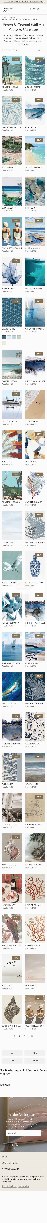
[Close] (42, 576)
